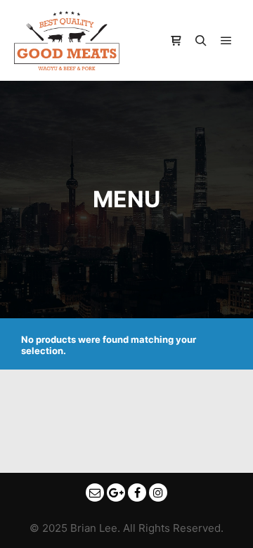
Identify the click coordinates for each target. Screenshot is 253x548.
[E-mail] (95, 492)
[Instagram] (158, 492)
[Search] (201, 41)
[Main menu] (226, 41)
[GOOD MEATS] (66, 40)
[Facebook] (137, 492)
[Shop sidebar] (175, 41)
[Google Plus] (116, 492)
